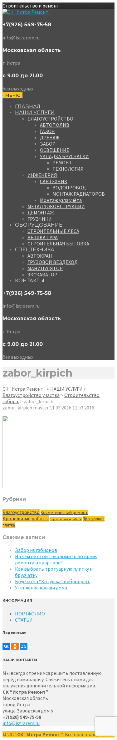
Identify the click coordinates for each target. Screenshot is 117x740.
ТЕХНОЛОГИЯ (68, 169)
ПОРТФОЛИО (30, 613)
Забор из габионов (36, 550)
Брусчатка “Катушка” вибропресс (52, 581)
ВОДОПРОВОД (69, 187)
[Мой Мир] (23, 646)
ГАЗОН (47, 131)
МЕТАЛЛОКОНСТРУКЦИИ (56, 206)
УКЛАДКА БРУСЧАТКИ (64, 156)
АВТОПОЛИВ (54, 125)
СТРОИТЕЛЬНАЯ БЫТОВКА (58, 243)
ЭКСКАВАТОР (42, 274)
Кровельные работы (25, 518)
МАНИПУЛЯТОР (45, 268)
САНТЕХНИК (53, 181)
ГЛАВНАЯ (27, 107)
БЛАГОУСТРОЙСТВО (50, 119)
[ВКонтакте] (6, 646)
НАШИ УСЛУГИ (35, 113)
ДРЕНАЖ (50, 137)
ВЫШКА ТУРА (42, 237)
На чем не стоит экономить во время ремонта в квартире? (56, 559)
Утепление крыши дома (41, 587)
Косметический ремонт (64, 512)
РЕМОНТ (62, 162)
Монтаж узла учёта (61, 200)
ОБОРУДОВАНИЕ (38, 225)
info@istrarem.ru (21, 723)
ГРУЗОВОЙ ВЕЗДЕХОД (52, 262)
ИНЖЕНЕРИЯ (42, 175)
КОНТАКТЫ (29, 281)
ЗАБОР (48, 144)
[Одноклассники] (15, 646)
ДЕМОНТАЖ (40, 212)
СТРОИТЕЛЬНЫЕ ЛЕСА (53, 231)
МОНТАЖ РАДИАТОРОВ (78, 194)
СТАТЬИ (24, 620)
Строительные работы (66, 519)
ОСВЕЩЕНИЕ (54, 150)
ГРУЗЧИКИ (39, 219)
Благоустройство (21, 512)
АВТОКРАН (39, 256)
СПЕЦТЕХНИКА (34, 250)
